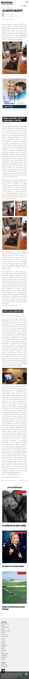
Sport (2, 652)
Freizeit (3, 632)
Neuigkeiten (4, 645)
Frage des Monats (5, 631)
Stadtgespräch (4, 654)
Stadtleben (4, 655)
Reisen (3, 648)
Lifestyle (10, 8)
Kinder (3, 638)
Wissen (3, 659)
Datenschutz (4, 666)
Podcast (3, 647)
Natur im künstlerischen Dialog (13, 608)
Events (3, 629)
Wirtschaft (4, 657)
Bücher (3, 625)
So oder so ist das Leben (13, 566)
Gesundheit (4, 634)
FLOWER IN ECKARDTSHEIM (14, 525)
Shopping (3, 650)
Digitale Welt (16, 477)
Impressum (4, 664)
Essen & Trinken (5, 627)
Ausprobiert (7, 477)
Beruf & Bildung (5, 623)
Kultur (4, 8)
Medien (3, 643)
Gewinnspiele (4, 636)
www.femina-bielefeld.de (9, 305)
